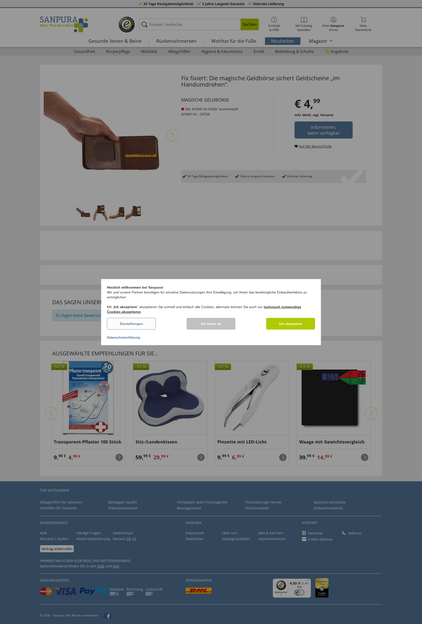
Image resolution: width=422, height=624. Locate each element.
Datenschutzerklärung (123, 337)
